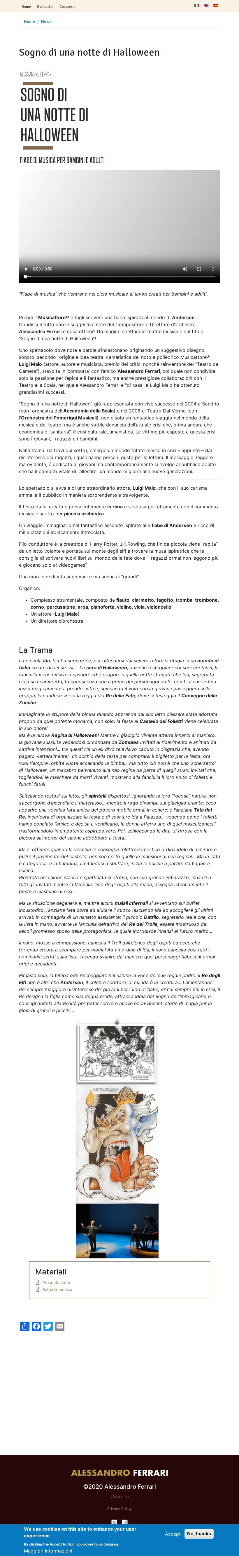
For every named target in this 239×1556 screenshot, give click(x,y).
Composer (67, 6)
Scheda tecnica (57, 1289)
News (46, 21)
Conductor (45, 6)
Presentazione (56, 1282)
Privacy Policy (119, 1508)
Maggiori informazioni (48, 1551)
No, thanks (199, 1533)
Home (26, 6)
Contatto (119, 1496)
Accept (173, 1534)
